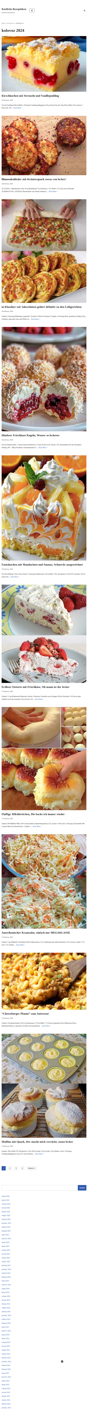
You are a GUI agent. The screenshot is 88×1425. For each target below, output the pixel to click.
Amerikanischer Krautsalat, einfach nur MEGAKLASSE (36, 932)
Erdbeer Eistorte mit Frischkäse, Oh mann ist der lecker (36, 687)
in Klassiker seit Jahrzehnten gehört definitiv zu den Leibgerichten (42, 306)
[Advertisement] (44, 1393)
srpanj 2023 (6, 1335)
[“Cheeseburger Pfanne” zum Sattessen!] (44, 981)
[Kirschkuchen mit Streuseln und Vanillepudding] (44, 64)
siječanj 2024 (6, 1311)
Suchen (82, 1188)
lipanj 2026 (5, 1200)
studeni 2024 (6, 1273)
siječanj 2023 (6, 1358)
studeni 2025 (6, 1227)
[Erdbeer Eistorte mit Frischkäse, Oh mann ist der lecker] (44, 634)
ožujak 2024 (6, 1304)
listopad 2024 (6, 1277)
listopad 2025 (6, 1231)
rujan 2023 (5, 1327)
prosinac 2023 (6, 1315)
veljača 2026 (6, 1215)
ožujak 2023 (6, 1350)
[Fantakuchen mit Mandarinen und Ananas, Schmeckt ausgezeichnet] (44, 508)
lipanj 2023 (5, 1338)
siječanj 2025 (6, 1265)
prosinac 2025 (6, 1223)
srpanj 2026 (6, 1196)
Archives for (10, 23)
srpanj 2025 (6, 1242)
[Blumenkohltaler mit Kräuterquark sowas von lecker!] (44, 145)
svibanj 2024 (6, 1296)
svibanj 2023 (6, 1342)
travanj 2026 (6, 1208)
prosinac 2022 (6, 1361)
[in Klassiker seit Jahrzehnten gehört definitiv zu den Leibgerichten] (44, 251)
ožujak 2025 (6, 1258)
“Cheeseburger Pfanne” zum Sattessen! (25, 1013)
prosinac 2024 (6, 1269)
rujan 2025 (5, 1235)
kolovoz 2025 (6, 1238)
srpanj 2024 (6, 1288)
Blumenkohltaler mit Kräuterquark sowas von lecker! (34, 179)
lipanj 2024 (5, 1292)
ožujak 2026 (6, 1212)
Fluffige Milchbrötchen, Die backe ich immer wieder (33, 814)
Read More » (17, 108)
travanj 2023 (6, 1346)
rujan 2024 (5, 1281)
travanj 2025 (6, 1254)
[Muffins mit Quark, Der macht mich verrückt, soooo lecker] (44, 1086)
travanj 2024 (6, 1300)
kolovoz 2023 (6, 1331)
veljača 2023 (6, 1354)
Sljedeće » (31, 1168)
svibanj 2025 (6, 1250)
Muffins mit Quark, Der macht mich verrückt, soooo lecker (37, 1141)
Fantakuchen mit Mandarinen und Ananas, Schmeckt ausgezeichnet (42, 564)
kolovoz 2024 (6, 1285)
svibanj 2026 (6, 1204)
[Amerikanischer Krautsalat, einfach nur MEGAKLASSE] (44, 881)
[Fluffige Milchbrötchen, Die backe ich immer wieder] (44, 758)
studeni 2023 (6, 1319)
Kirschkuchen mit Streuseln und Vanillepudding (30, 95)
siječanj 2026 (6, 1219)
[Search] (84, 10)
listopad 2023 (6, 1323)
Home (3, 23)
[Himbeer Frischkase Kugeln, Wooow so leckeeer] (44, 379)
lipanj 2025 (5, 1246)
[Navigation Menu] (31, 10)
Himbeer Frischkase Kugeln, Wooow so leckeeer (31, 435)
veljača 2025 (6, 1261)
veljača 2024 (6, 1308)
